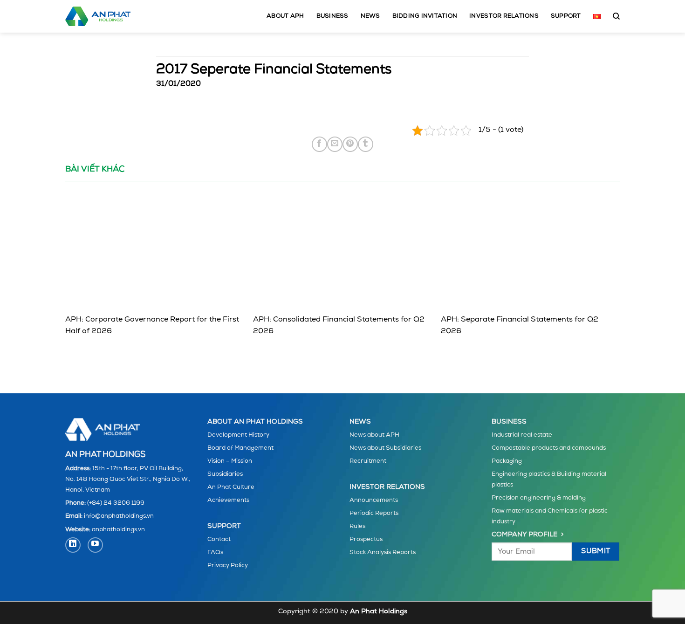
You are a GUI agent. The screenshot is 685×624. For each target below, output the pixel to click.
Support (566, 16)
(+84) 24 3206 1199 (115, 503)
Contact (219, 539)
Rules (357, 526)
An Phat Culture (230, 487)
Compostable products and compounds (549, 448)
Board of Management (240, 448)
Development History (238, 435)
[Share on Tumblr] (365, 144)
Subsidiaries (225, 474)
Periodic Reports (373, 513)
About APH (285, 16)
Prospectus (366, 539)
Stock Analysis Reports (382, 552)
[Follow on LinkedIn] (73, 545)
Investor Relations (504, 16)
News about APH (374, 435)
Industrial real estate (522, 435)
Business (332, 16)
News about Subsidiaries (385, 448)
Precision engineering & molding (539, 498)
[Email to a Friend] (334, 144)
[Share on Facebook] (319, 144)
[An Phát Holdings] (97, 16)
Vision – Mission (229, 461)
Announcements (373, 500)
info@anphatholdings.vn (119, 516)
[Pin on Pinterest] (350, 144)
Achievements (228, 500)
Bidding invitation (425, 16)
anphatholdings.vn (118, 530)
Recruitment (367, 461)
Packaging (507, 461)
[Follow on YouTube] (95, 545)
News (370, 16)
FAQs (215, 552)
